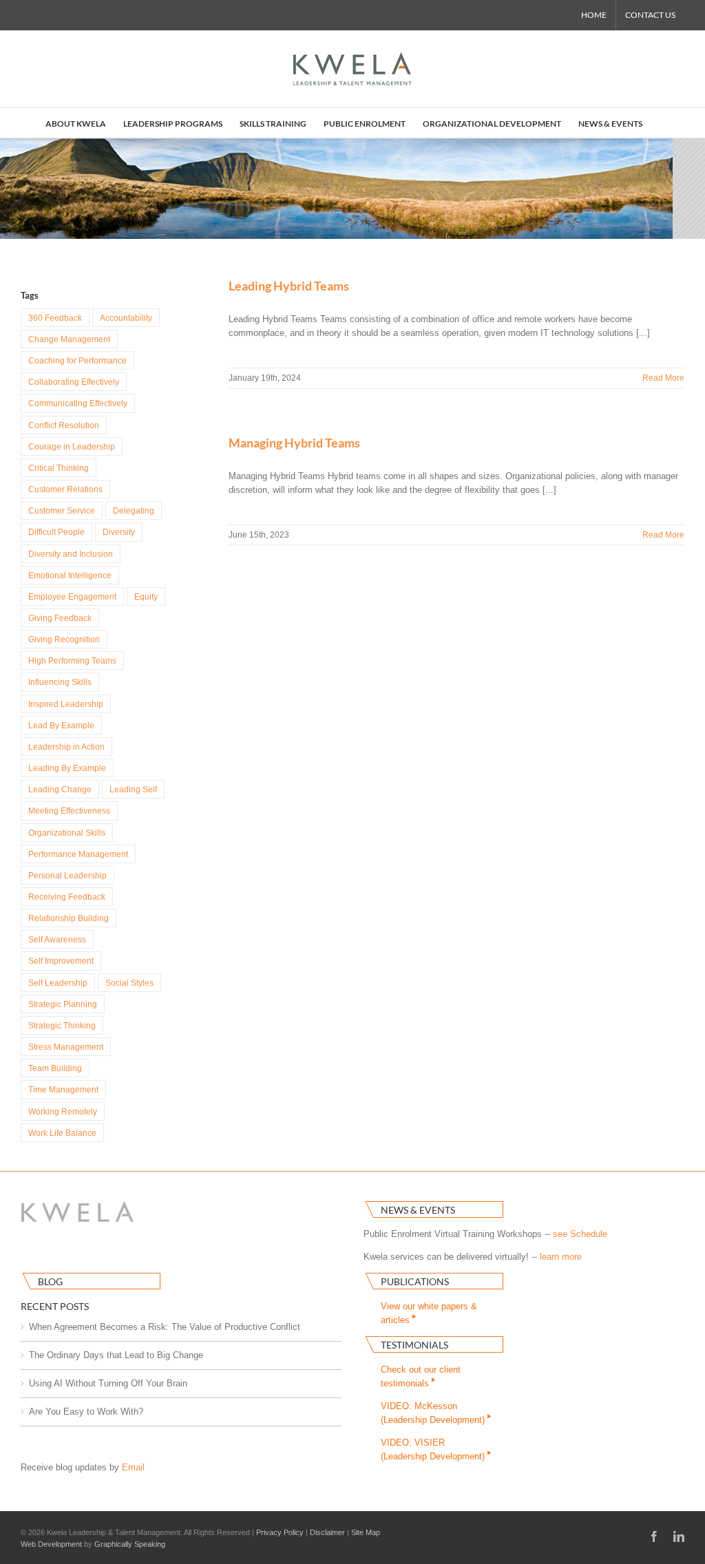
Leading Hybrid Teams (289, 285)
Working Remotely (62, 1111)
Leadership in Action (66, 746)
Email (133, 1467)
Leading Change (60, 789)
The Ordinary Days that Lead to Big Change (116, 1355)
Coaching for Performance (77, 360)
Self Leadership (57, 982)
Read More (663, 378)
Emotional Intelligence (70, 575)
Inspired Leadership (65, 703)
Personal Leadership (67, 875)
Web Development (51, 1544)
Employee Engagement (72, 596)
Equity (146, 596)
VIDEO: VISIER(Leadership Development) (434, 1449)
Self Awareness (57, 939)
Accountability (126, 317)
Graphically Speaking (129, 1544)
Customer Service (61, 510)
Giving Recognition (64, 639)
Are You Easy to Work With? (86, 1411)
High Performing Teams (72, 660)
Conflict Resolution (63, 425)
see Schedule (580, 1234)
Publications (415, 1281)
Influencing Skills (60, 681)
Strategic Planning (62, 1004)
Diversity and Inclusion (70, 553)
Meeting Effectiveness (69, 810)
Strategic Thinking (62, 1025)
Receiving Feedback (66, 896)
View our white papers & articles (429, 1313)
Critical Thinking (58, 467)
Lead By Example (61, 725)
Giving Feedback (60, 617)
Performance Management (78, 853)
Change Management (69, 339)
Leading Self (133, 789)
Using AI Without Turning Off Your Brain (108, 1383)
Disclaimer (327, 1532)
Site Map (365, 1532)
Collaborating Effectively (73, 381)
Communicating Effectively (77, 403)
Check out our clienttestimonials (421, 1376)
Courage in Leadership (71, 446)
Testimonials (414, 1345)
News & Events (418, 1210)
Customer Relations (65, 489)
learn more (561, 1256)
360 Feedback (55, 317)
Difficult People (56, 531)
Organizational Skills (66, 832)
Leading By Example (67, 767)
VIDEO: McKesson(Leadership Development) (434, 1413)
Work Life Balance (62, 1132)
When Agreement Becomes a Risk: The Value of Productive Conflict (164, 1327)
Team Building (55, 1068)
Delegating (133, 510)
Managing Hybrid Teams (294, 442)
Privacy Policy (280, 1532)
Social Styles (129, 982)
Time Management (63, 1089)
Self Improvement (61, 960)
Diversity (119, 531)
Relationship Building (68, 917)
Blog (50, 1281)
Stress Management (65, 1046)
